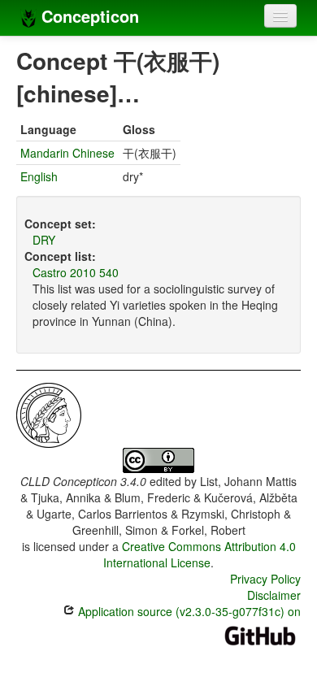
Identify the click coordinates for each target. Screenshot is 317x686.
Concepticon (88, 16)
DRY (44, 240)
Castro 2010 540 (76, 272)
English (39, 176)
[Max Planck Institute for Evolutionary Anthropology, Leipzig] (48, 414)
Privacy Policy (265, 579)
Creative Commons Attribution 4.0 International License (199, 554)
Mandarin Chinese (67, 153)
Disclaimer (274, 595)
